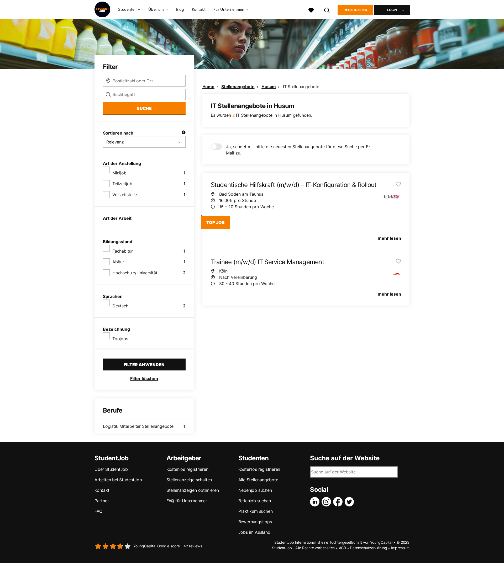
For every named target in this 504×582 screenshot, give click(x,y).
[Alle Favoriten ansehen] (311, 9)
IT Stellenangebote (301, 86)
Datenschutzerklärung (368, 548)
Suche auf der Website (345, 458)
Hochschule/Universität (135, 272)
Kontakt (199, 9)
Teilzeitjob (122, 183)
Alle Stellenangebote (258, 479)
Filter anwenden (144, 364)
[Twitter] (350, 501)
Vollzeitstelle (124, 194)
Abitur (118, 261)
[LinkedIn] (316, 501)
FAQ (98, 511)
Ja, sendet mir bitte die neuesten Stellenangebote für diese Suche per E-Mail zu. (298, 150)
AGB (342, 548)
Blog (180, 9)
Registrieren (355, 10)
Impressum (400, 548)
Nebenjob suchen (255, 490)
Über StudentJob (111, 469)
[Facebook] (339, 501)
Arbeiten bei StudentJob (118, 479)
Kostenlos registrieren (187, 469)
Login (392, 10)
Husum (268, 86)
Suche (144, 108)
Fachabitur (122, 251)
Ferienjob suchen (254, 500)
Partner (101, 500)
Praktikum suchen (255, 511)
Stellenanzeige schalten (189, 479)
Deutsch (120, 305)
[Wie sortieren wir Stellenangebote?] (183, 133)
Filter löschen (144, 378)
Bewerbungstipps (255, 521)
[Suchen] (327, 9)
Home (208, 86)
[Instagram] (327, 501)
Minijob (119, 172)
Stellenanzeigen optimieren (192, 490)
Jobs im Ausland (254, 532)
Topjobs (120, 338)
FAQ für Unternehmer (186, 500)
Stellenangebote (237, 86)
